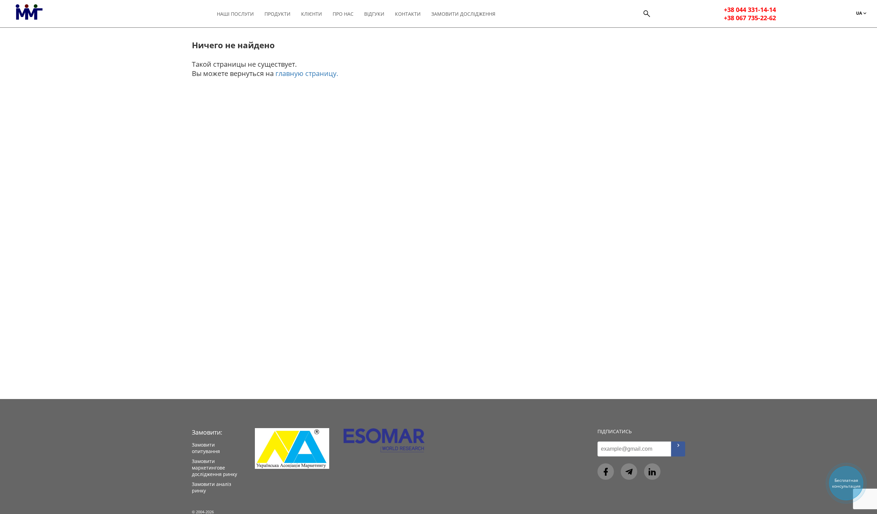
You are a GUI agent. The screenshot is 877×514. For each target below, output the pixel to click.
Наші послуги (235, 14)
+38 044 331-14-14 (750, 9)
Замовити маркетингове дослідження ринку (214, 467)
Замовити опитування (206, 447)
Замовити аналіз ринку (211, 487)
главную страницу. (306, 73)
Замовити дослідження (463, 14)
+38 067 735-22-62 (750, 18)
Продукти (277, 14)
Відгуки (374, 14)
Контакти (408, 14)
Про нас (343, 14)
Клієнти (311, 14)
